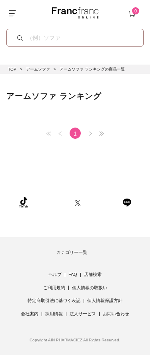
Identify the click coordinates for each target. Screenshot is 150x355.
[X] (77, 202)
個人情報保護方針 (104, 300)
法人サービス (83, 313)
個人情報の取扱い (89, 287)
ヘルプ (55, 274)
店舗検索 (93, 274)
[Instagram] (51, 202)
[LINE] (126, 202)
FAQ (72, 274)
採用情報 (54, 313)
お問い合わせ (116, 313)
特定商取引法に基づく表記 (54, 300)
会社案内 (29, 313)
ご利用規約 (54, 287)
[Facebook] (102, 202)
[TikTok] (23, 202)
